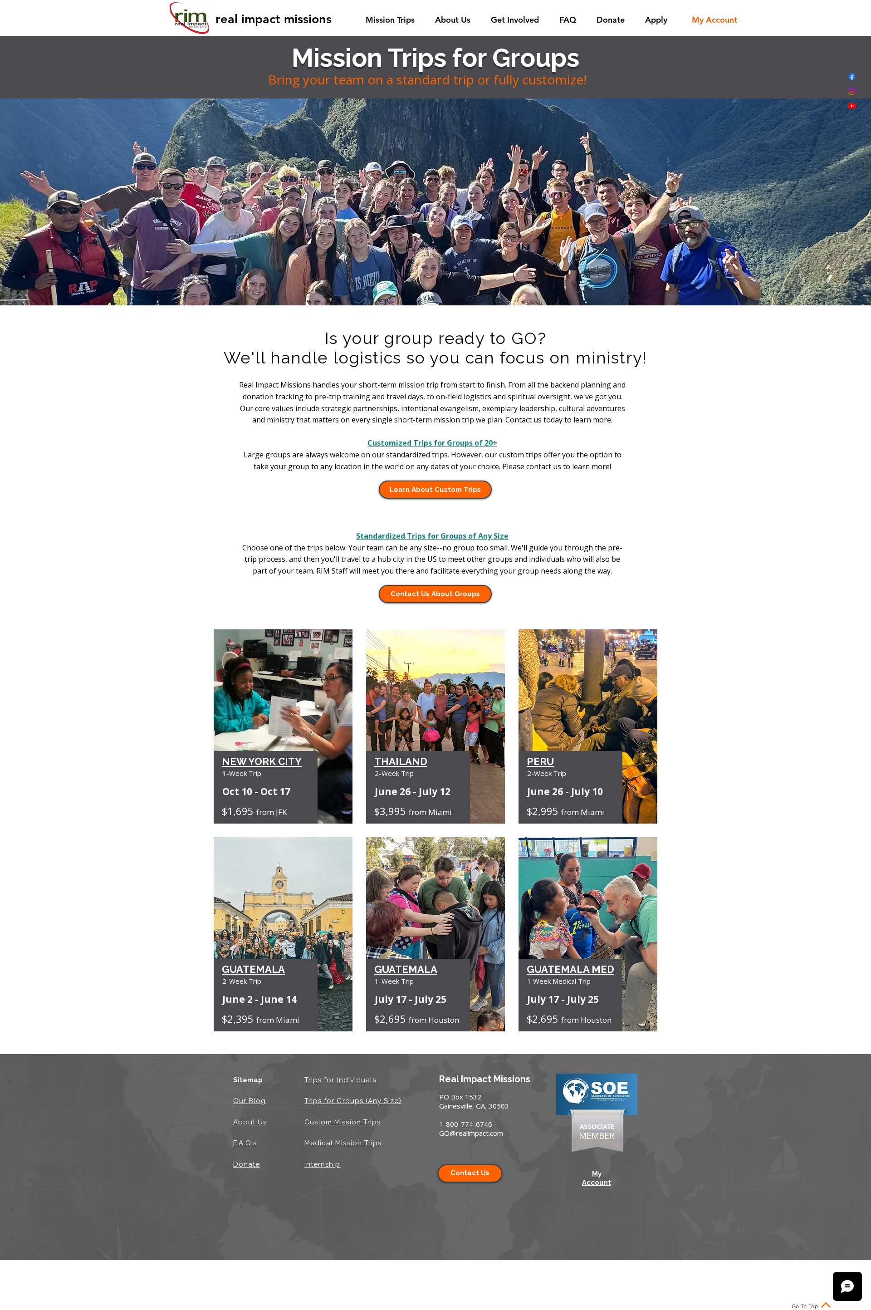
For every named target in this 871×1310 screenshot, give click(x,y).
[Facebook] (851, 76)
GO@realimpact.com (471, 1133)
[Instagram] (851, 91)
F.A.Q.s (245, 1143)
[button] (393, 19)
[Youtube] (851, 105)
